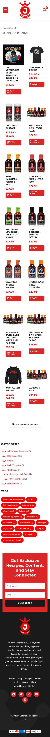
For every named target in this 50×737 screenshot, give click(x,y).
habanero (24, 511)
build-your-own (10, 505)
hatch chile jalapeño (12, 517)
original (7, 528)
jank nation (32, 517)
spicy (40, 528)
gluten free (9, 511)
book (31, 499)
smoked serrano (24, 528)
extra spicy (28, 505)
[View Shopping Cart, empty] (44, 10)
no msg (42, 523)
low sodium (9, 523)
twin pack (30, 534)
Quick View (13, 62)
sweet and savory (11, 534)
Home (5, 28)
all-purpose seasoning (13, 499)
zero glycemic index (12, 540)
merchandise (26, 523)
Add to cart (10, 91)
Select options (34, 84)
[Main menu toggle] (5, 10)
